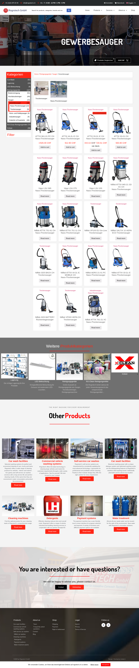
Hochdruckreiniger (15, 96)
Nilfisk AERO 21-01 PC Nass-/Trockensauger (96, 273)
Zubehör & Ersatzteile (17, 120)
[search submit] (69, 10)
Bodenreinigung (14, 93)
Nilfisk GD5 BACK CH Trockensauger (44, 273)
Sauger (11, 100)
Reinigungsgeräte (13, 90)
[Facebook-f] (103, 625)
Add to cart (45, 147)
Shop (133, 10)
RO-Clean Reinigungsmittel (17, 125)
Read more (45, 196)
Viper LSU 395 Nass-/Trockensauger (44, 189)
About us (122, 10)
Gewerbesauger (15, 103)
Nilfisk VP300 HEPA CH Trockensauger (70, 318)
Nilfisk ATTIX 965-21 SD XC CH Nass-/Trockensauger (121, 186)
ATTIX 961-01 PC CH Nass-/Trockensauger (44, 137)
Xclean (9, 128)
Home (87, 10)
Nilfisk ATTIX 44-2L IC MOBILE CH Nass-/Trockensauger (70, 274)
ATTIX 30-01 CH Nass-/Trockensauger (121, 137)
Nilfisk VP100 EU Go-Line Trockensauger (95, 231)
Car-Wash (10, 80)
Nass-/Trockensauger (18, 106)
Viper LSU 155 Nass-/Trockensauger (95, 189)
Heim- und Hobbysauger (18, 113)
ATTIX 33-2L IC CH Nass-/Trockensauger (95, 137)
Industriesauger (14, 117)
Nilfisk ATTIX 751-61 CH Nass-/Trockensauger (44, 231)
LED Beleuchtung (13, 87)
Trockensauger (15, 109)
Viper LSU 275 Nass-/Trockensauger (70, 189)
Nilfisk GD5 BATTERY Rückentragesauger (45, 318)
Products (97, 10)
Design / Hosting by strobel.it (116, 659)
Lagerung (10, 83)
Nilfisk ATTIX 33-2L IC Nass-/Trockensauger (121, 273)
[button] (1, 374)
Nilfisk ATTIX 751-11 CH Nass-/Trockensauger (70, 231)
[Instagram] (108, 625)
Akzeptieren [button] (105, 664)
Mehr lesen (94, 664)
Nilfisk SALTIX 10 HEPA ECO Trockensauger (121, 231)
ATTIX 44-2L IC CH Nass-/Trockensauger (70, 137)
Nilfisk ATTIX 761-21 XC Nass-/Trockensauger (95, 320)
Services (109, 10)
